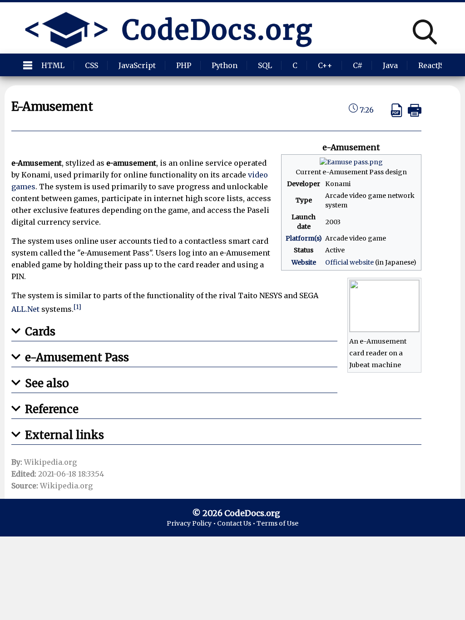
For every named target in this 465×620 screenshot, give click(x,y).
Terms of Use (277, 523)
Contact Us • (237, 523)
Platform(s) (304, 238)
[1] (77, 307)
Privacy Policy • (192, 523)
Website (304, 262)
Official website (349, 262)
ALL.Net (25, 309)
